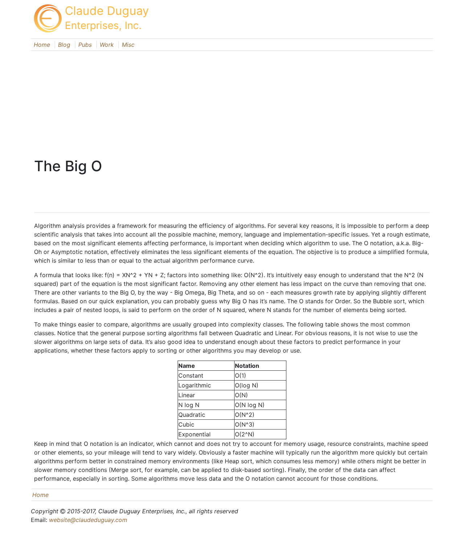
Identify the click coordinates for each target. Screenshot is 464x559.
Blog (64, 44)
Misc (128, 44)
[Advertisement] (232, 101)
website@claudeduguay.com (88, 519)
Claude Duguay (107, 11)
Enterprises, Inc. (103, 25)
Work (107, 44)
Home (42, 44)
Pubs (85, 44)
